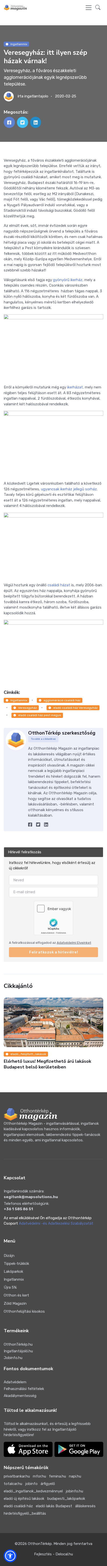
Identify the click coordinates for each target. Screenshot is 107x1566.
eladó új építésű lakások (24, 1498)
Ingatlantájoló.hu (18, 1351)
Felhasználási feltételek (24, 1389)
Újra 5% (10, 1287)
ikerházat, (75, 387)
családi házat (59, 585)
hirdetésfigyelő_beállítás (25, 1513)
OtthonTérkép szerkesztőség (61, 733)
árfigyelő (48, 1483)
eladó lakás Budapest (54, 1506)
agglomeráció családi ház (62, 700)
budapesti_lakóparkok (66, 1498)
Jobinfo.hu (13, 1358)
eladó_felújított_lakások (28, 1054)
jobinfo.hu (74, 1491)
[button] (97, 8)
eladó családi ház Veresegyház (75, 707)
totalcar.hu (13, 1483)
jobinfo (31, 1483)
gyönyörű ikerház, (68, 280)
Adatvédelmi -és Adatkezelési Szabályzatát (56, 1223)
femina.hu (57, 1476)
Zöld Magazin (15, 1303)
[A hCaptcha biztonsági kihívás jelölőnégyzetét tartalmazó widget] (53, 918)
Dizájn (9, 1255)
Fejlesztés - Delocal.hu (53, 1554)
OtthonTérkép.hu (18, 1344)
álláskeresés (85, 1506)
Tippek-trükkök (16, 1263)
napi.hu (75, 1476)
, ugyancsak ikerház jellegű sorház (68, 489)
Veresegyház (27, 707)
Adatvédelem (15, 1382)
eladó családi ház (18, 1506)
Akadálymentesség (20, 1395)
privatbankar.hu (17, 1476)
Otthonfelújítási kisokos (24, 1311)
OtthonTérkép (40, 1543)
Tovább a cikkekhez (43, 739)
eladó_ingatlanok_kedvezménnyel (33, 1491)
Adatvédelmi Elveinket (74, 943)
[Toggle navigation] (88, 7)
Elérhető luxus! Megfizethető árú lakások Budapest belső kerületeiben (47, 1064)
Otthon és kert (16, 1295)
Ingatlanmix (18, 44)
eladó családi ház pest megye (39, 715)
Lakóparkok (13, 1271)
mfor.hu (39, 1476)
